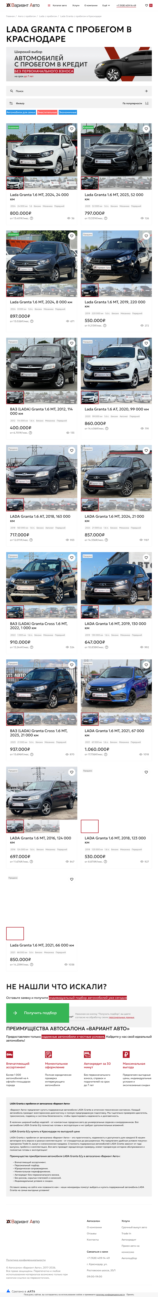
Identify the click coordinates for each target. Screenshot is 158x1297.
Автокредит (129, 1239)
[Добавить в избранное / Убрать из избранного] (72, 129)
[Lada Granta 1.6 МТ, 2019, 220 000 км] (116, 314)
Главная (10, 16)
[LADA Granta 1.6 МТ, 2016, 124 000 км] (41, 850)
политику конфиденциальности (110, 1294)
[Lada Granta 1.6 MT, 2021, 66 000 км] (41, 955)
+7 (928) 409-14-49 (98, 1257)
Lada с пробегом (48, 16)
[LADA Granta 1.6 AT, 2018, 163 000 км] (41, 529)
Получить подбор (40, 1013)
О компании (91, 5)
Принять (130, 1294)
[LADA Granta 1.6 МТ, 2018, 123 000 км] (116, 850)
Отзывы (91, 1233)
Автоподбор (129, 1258)
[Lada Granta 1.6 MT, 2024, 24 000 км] (41, 207)
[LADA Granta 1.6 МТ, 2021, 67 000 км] (116, 743)
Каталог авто (60, 5)
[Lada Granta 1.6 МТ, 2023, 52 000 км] (116, 207)
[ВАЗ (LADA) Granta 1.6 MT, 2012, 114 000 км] (41, 421)
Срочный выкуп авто (134, 1227)
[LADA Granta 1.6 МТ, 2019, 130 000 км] (116, 636)
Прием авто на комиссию (130, 1248)
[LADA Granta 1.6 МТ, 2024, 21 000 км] (116, 529)
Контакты (93, 1239)
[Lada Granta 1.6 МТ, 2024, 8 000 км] (41, 314)
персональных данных (121, 1017)
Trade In (126, 1233)
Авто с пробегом (27, 16)
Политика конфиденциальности (26, 1260)
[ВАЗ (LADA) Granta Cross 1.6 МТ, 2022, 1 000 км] (41, 636)
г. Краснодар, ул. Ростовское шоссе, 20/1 (101, 1267)
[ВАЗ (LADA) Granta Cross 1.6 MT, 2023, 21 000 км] (41, 743)
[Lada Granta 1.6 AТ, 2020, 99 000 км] (116, 421)
